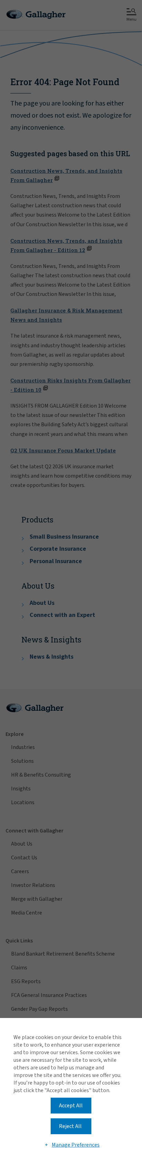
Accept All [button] (71, 1105)
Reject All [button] (70, 1126)
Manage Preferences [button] (76, 1145)
